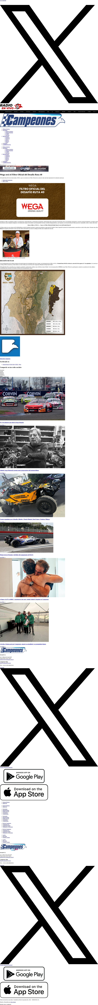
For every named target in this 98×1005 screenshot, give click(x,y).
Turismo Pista (76, 111)
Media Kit (5, 803)
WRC (55, 111)
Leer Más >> (2, 425)
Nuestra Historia (6, 802)
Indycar (7, 139)
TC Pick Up (9, 111)
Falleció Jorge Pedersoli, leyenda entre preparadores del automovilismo (19, 470)
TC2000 (70, 111)
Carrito (4, 835)
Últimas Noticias (6, 129)
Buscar (1, 164)
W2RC (16, 364)
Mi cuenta (5, 836)
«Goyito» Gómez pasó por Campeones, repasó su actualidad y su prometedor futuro (23, 644)
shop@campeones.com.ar (5, 663)
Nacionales (5, 130)
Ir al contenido (3, 0)
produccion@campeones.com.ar (7, 659)
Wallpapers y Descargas (8, 826)
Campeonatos (5, 814)
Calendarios (5, 812)
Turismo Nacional (62, 111)
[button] (49, 370)
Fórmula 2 (7, 138)
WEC (29, 111)
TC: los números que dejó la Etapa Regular (12, 422)
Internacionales (6, 136)
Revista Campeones (7, 823)
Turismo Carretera (9, 131)
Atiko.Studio (13, 1002)
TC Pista (89, 111)
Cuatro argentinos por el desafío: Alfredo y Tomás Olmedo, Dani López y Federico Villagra (25, 519)
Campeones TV (6, 824)
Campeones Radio (6, 825)
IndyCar (50, 111)
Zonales (15, 111)
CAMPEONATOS (7, 144)
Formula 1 (7, 137)
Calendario (5, 143)
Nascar (6, 142)
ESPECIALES (6, 811)
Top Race (84, 111)
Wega (20, 364)
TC (33, 111)
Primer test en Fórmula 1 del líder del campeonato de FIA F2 (16, 555)
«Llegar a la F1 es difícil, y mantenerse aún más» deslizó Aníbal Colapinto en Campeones (24, 599)
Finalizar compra (6, 837)
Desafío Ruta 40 (6, 364)
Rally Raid (12, 364)
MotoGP (44, 111)
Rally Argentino (22, 111)
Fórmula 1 (38, 111)
